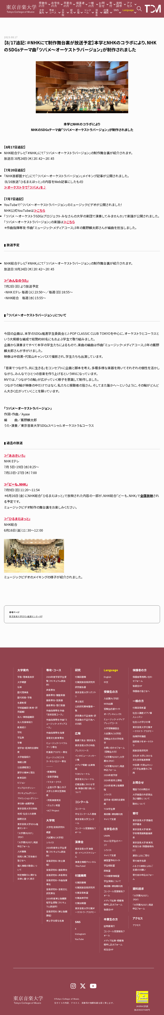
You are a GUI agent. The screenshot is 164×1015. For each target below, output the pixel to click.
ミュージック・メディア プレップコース (114, 721)
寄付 (110, 4)
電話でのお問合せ (141, 789)
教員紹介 (21, 727)
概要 (48, 832)
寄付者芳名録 (139, 860)
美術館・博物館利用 (113, 814)
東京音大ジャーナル (84, 779)
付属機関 (106, 11)
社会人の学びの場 (141, 721)
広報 (78, 11)
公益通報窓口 (24, 767)
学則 (19, 732)
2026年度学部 (110, 775)
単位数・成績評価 (25, 803)
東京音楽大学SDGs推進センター (27, 826)
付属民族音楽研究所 (85, 682)
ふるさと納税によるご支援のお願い (143, 867)
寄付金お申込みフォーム (143, 876)
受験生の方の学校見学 (114, 740)
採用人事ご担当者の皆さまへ (27, 858)
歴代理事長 (22, 692)
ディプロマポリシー (26, 787)
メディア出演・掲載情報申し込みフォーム (114, 902)
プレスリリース (82, 750)
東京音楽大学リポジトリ (85, 694)
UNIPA (107, 835)
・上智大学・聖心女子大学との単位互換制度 (56, 791)
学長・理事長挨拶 (25, 676)
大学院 (63, 12)
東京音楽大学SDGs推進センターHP (25, 616)
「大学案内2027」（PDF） (25, 835)
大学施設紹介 (24, 756)
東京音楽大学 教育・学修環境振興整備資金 (142, 833)
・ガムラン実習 (53, 805)
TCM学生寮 (109, 808)
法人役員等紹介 (25, 722)
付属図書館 (80, 676)
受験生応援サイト (112, 708)
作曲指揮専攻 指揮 (55, 732)
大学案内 (41, 11)
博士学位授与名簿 (55, 920)
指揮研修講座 (139, 736)
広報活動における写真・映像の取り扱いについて (85, 788)
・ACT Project (52, 810)
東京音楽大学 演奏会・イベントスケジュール (85, 852)
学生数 (20, 737)
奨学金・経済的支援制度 (27, 749)
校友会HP (108, 949)
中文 (106, 682)
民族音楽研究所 (140, 750)
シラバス (50, 842)
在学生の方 (55, 4)
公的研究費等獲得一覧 (85, 708)
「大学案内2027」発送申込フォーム (27, 844)
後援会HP (108, 909)
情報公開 (21, 762)
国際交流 (21, 818)
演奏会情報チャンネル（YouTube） (85, 863)
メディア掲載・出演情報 (85, 766)
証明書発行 (109, 926)
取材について (139, 803)
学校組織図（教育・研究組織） (27, 709)
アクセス (130, 4)
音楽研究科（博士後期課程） (56, 913)
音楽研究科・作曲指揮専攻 (56, 882)
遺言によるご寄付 (141, 855)
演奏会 (96, 12)
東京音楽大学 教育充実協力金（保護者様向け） (143, 846)
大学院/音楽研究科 (55, 827)
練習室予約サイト (112, 860)
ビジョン (21, 782)
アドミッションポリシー (28, 798)
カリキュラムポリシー (27, 793)
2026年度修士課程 (113, 780)
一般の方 (91, 4)
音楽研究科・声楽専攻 (56, 875)
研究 (71, 11)
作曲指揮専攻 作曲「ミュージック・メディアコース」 (56, 723)
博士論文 (79, 701)
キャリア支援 (110, 819)
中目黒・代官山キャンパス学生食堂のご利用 (143, 768)
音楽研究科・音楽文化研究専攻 (56, 891)
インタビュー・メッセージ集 (85, 757)
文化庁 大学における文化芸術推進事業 (143, 757)
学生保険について (112, 881)
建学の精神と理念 (26, 772)
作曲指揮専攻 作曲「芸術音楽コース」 (55, 712)
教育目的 (21, 777)
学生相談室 (109, 865)
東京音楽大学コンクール (84, 821)
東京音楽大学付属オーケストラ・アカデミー (85, 910)
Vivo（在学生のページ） (113, 842)
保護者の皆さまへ (141, 691)
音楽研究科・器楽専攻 (56, 869)
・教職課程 (51, 771)
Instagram (80, 933)
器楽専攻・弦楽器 (55, 700)
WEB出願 (108, 703)
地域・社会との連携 (26, 813)
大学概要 (21, 682)
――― (49, 766)
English (107, 676)
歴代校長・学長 (24, 697)
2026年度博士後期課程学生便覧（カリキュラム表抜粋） (56, 902)
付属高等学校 (81, 897)
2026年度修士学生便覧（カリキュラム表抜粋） (56, 851)
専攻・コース (52, 11)
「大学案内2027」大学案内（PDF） (114, 758)
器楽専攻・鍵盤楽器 (56, 695)
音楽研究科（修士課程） (55, 862)
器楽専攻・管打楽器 (56, 705)
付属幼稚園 (80, 903)
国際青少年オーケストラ (143, 743)
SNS (116, 10)
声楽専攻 (50, 689)
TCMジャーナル (82, 773)
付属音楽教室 (81, 892)
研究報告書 (80, 687)
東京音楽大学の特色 (27, 808)
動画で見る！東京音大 (85, 740)
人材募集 (21, 851)
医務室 (107, 870)
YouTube (79, 939)
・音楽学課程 (52, 776)
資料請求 (119, 4)
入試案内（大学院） (55, 837)
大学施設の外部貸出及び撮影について (142, 796)
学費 (19, 742)
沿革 (19, 687)
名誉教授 (21, 702)
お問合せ (102, 4)
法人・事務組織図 (25, 716)
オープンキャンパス (113, 714)
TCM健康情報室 (111, 875)
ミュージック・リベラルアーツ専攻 (56, 745)
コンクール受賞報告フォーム (85, 830)
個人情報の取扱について (27, 867)
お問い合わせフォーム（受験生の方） (114, 749)
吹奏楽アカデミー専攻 (56, 752)
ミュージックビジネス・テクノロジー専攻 (56, 759)
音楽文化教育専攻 (55, 737)
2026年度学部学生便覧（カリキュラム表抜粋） (56, 680)
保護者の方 (80, 4)
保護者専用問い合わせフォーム (142, 678)
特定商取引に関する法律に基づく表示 (27, 876)
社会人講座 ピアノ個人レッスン (142, 714)
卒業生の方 (68, 4)
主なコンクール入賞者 (85, 813)
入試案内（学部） (111, 698)
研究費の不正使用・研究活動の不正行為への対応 (85, 719)
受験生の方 (43, 4)
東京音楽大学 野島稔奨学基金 (143, 822)
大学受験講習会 (111, 728)
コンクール (87, 11)
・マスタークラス (53, 781)
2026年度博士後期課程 (114, 787)
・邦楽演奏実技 (53, 800)
